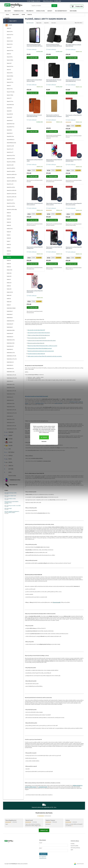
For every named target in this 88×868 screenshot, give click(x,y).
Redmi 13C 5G (10, 292)
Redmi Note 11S (10, 362)
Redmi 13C (9, 289)
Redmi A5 (9, 225)
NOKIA (10, 459)
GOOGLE (10, 455)
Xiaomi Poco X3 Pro (11, 187)
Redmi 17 (9, 305)
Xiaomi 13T (9, 47)
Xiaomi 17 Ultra (10, 95)
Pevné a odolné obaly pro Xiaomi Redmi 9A (37, 337)
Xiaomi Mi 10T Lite (10, 123)
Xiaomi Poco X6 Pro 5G (11, 197)
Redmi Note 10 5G (10, 343)
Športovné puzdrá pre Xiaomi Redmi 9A (36, 343)
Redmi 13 (9, 286)
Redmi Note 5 (10, 311)
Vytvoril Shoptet (80, 863)
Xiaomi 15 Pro (10, 73)
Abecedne (53, 23)
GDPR (72, 850)
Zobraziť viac (44, 830)
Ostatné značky (12, 475)
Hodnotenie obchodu (44, 813)
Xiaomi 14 (9, 53)
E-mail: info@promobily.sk (33, 1)
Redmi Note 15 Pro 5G (11, 425)
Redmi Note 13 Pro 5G (11, 391)
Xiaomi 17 (9, 85)
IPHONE (10, 439)
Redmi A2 (9, 216)
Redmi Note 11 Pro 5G (11, 356)
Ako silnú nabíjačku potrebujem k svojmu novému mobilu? (12, 512)
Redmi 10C (9, 276)
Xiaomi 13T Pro (10, 50)
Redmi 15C (9, 301)
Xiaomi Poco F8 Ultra (11, 162)
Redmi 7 (8, 241)
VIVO (9, 449)
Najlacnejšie (38, 23)
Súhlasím (45, 437)
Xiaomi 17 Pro (10, 88)
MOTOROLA (11, 452)
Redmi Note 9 (10, 327)
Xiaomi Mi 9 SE (10, 114)
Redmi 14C (9, 295)
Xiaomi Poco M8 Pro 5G (11, 181)
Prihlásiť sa (43, 854)
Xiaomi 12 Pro (10, 31)
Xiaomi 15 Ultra (10, 76)
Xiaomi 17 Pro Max (10, 92)
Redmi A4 (9, 222)
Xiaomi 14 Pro (10, 57)
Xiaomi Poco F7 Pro (11, 155)
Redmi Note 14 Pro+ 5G (11, 413)
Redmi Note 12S (10, 368)
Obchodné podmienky (75, 847)
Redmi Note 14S (10, 400)
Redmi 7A (9, 244)
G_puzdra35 (78, 125)
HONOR (10, 435)
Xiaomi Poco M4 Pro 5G (11, 174)
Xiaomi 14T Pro (10, 66)
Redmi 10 (9, 267)
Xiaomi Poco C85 (10, 146)
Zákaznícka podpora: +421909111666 (52, 1)
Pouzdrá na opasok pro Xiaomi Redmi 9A (36, 353)
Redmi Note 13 (10, 381)
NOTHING (10, 469)
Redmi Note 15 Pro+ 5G (11, 429)
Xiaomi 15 (9, 69)
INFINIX (10, 462)
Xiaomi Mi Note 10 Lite (11, 142)
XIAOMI (10, 25)
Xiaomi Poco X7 (10, 200)
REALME (10, 445)
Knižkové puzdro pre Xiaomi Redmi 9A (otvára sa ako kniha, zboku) (42, 340)
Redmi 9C (9, 260)
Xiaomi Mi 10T (10, 120)
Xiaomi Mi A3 (9, 108)
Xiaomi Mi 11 (9, 130)
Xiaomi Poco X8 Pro (11, 206)
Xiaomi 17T (9, 98)
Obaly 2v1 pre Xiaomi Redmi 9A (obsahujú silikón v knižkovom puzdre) (42, 345)
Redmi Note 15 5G (10, 419)
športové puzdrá (56, 602)
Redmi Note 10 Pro (11, 340)
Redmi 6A (9, 238)
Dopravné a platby (74, 845)
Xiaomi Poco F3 (10, 149)
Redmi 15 (9, 298)
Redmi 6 (8, 235)
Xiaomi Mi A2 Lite (10, 104)
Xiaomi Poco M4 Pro (11, 171)
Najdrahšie (46, 23)
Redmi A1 (9, 212)
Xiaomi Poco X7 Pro (11, 203)
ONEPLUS (10, 465)
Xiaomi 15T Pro (10, 82)
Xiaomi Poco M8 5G (11, 177)
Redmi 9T (9, 263)
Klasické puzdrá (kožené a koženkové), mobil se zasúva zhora (41, 351)
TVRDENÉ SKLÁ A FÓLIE (14, 480)
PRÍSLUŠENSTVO (13, 485)
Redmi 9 (8, 254)
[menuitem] (7, 11)
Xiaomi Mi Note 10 (10, 139)
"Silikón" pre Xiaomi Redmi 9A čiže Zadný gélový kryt (39, 335)
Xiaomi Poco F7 (10, 152)
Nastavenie (44, 441)
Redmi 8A (9, 251)
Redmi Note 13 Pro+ (11, 394)
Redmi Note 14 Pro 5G (11, 410)
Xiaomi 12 (9, 28)
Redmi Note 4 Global (11, 308)
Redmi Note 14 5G (10, 403)
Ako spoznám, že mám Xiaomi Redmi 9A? (36, 330)
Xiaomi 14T (9, 63)
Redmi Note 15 (10, 416)
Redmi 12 (9, 279)
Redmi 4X (9, 232)
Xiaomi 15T (9, 79)
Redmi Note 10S (10, 346)
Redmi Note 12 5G (10, 371)
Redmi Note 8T (10, 324)
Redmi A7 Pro (10, 228)
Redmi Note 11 (10, 349)
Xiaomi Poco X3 (10, 184)
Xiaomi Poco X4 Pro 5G (11, 190)
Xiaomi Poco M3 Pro (11, 168)
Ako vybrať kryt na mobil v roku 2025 (13, 505)
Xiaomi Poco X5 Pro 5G (11, 193)
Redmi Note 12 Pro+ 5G (11, 378)
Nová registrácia (42, 856)
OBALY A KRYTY (13, 21)
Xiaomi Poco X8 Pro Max (12, 209)
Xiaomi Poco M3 (10, 165)
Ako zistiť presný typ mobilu (11, 492)
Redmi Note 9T (10, 333)
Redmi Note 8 (10, 317)
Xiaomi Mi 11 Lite (10, 136)
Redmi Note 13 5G (10, 384)
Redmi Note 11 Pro (11, 352)
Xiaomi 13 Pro (10, 44)
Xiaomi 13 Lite (10, 41)
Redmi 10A (9, 273)
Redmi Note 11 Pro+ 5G (11, 359)
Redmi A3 (9, 219)
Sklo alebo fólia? (8, 508)
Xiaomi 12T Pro (10, 34)
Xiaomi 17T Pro (10, 101)
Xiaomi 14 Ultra (10, 60)
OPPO (9, 472)
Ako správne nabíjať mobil (10, 495)
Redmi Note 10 (10, 336)
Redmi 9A (9, 257)
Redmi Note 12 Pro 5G (11, 375)
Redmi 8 (8, 247)
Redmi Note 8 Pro (10, 321)
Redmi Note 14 (10, 397)
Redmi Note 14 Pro (11, 406)
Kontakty (72, 843)
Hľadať (54, 5)
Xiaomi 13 (9, 38)
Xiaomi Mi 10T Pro (10, 127)
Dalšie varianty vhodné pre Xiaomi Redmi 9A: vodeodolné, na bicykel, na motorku (45, 356)
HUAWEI (10, 442)
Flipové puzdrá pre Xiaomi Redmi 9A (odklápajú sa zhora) (40, 348)
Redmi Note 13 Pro (11, 387)
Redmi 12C (9, 282)
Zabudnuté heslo (42, 858)
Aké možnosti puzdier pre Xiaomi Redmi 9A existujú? (39, 332)
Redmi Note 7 (10, 314)
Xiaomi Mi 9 (9, 111)
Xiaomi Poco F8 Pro (11, 158)
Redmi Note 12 (10, 365)
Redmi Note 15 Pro (11, 422)
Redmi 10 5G (9, 270)
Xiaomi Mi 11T (10, 133)
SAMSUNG (10, 432)
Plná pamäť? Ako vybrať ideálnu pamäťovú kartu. (11, 502)
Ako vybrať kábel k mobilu (10, 498)
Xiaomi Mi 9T (9, 117)
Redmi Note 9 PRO (11, 330)
